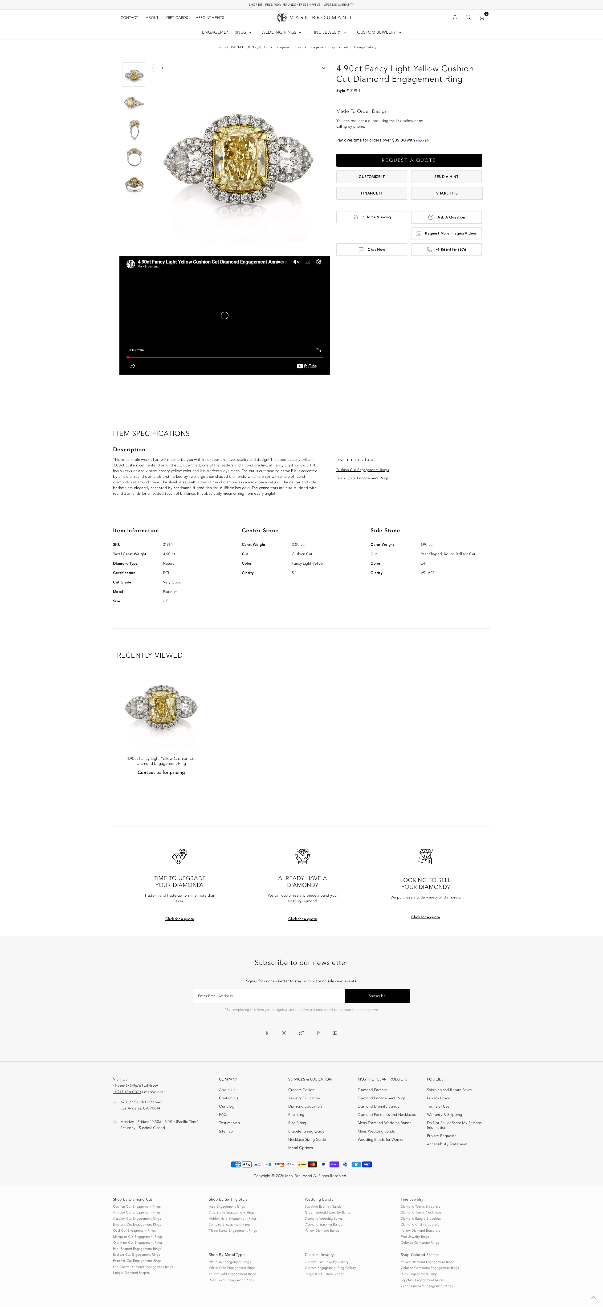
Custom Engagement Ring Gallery (330, 1268)
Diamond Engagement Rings (382, 1098)
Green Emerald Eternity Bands (328, 1212)
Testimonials (229, 1123)
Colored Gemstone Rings (420, 1243)
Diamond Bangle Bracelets (421, 1219)
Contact (129, 18)
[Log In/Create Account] (455, 17)
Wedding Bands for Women (381, 1139)
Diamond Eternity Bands (378, 1106)
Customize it (372, 177)
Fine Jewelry (327, 32)
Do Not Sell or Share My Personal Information (455, 1125)
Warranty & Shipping (444, 1115)
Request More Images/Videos (451, 233)
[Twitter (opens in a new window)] (301, 1033)
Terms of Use (438, 1106)
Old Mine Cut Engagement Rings (138, 1243)
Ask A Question (451, 217)
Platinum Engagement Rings (230, 1262)
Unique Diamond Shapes (131, 1273)
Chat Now (376, 249)
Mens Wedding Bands (376, 1131)
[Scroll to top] (593, 1297)
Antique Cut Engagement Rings (137, 1212)
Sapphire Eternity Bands (323, 1207)
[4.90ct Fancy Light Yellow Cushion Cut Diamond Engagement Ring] (161, 704)
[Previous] (153, 68)
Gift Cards (177, 18)
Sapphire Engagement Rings (422, 1280)
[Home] (220, 47)
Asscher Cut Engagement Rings (137, 1219)
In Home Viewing (376, 217)
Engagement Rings (225, 32)
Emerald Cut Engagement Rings (137, 1224)
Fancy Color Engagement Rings (362, 478)
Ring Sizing (297, 1123)
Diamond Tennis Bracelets (420, 1207)
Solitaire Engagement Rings (229, 1224)
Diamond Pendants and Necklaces (387, 1115)
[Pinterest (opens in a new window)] (318, 1033)
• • (301, 4)
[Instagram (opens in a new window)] (284, 1033)
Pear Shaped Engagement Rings (137, 1249)
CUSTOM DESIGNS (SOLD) (247, 47)
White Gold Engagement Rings (232, 1268)
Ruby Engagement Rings (419, 1274)
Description (129, 449)
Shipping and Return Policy (449, 1090)
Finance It (372, 193)
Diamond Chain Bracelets (420, 1224)
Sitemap (226, 1131)
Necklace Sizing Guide (307, 1139)
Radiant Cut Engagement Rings (136, 1255)
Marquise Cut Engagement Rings (138, 1237)
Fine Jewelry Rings (415, 1237)
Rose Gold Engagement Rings (231, 1280)
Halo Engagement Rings (227, 1207)
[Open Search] (468, 17)
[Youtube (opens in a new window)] (335, 1033)
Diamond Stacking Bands (323, 1224)
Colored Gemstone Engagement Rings (430, 1268)
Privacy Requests (441, 1136)
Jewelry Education (304, 1098)
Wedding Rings (279, 32)
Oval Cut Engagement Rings (134, 1231)
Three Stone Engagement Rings (233, 1231)
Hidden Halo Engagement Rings (233, 1219)
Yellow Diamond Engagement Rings (427, 1262)
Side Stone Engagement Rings (231, 1212)
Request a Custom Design (324, 1274)
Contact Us (228, 1098)
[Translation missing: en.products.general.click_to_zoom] (324, 68)
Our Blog (226, 1106)
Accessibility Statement (447, 1145)
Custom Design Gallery (359, 47)
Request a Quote (409, 160)
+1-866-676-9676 (451, 249)
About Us (227, 1090)
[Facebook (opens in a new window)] (267, 1033)
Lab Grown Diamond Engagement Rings (143, 1267)
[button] (134, 74)
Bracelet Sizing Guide (306, 1131)
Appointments (210, 18)
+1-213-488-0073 (127, 1092)
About (152, 18)
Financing (296, 1115)
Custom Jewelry (377, 32)
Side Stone (385, 530)
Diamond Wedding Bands (323, 1219)
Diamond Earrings (372, 1090)
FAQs (223, 1115)
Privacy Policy (438, 1098)
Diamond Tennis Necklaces (421, 1212)
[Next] (162, 68)
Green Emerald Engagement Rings (427, 1286)
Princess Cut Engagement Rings (137, 1261)
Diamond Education (305, 1106)
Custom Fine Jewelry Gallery (327, 1262)
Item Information (136, 530)
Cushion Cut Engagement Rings (362, 470)
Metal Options (300, 1148)
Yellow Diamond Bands (322, 1231)
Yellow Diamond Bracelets (420, 1231)
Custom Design (301, 1090)
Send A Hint (446, 177)
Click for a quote (179, 919)
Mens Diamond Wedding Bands (384, 1123)
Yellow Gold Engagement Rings (232, 1274)
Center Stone (260, 530)
